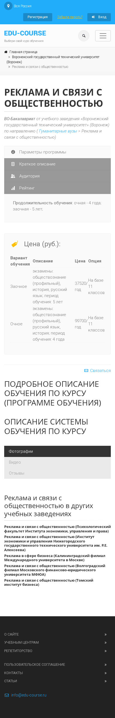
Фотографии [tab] (21, 451)
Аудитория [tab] (29, 176)
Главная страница (23, 52)
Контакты (13, 673)
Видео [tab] (15, 462)
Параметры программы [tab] (42, 152)
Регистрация (38, 17)
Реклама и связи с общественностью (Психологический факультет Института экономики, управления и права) (57, 529)
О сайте (11, 634)
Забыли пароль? (69, 17)
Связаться (100, 370)
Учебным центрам (21, 642)
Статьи (10, 681)
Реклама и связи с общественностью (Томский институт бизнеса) (48, 582)
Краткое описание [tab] (37, 164)
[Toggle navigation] (103, 35)
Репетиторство (18, 651)
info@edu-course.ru (28, 695)
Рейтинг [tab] (26, 188)
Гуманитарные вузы (58, 131)
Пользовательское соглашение (34, 664)
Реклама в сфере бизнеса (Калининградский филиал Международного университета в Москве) (54, 558)
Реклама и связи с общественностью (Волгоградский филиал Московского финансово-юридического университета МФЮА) (54, 570)
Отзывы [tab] (16, 473)
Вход (101, 17)
